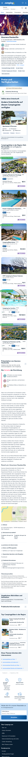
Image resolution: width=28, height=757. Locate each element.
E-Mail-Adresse (5, 711)
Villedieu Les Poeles (14, 210)
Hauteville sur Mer (14, 673)
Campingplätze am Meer (8, 659)
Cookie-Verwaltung (7, 741)
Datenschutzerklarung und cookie (10, 738)
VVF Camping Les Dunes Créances (13, 276)
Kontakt (4, 751)
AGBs (3, 733)
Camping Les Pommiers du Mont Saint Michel (12, 342)
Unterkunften (9, 12)
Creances (12, 277)
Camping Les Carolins (9, 308)
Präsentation (17, 12)
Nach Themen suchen (7, 744)
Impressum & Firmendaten (8, 736)
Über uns (4, 727)
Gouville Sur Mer (13, 244)
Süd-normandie (6, 176)
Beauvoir (12, 343)
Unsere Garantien (6, 730)
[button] (2, 3)
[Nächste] (25, 118)
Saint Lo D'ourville (14, 310)
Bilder (2, 12)
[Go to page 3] (13, 205)
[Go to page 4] (14, 205)
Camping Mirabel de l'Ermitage (12, 175)
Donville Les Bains (14, 176)
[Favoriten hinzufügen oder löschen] (22, 8)
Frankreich (4, 673)
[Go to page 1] (13, 123)
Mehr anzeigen (20, 65)
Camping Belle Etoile (9, 242)
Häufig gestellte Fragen (8, 754)
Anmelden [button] (14, 717)
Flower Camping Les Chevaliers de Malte (13, 209)
